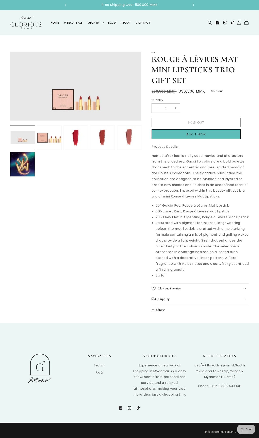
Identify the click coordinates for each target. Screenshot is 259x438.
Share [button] (160, 310)
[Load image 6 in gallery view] (22, 164)
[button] (67, 5)
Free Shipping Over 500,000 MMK (130, 4)
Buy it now (197, 134)
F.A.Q (99, 372)
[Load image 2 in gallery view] (49, 138)
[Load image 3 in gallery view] (76, 138)
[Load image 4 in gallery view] (102, 138)
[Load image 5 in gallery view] (129, 138)
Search (99, 365)
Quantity (157, 100)
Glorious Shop (223, 432)
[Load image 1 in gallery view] (22, 138)
